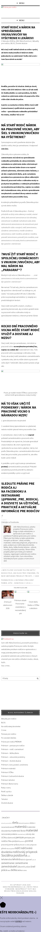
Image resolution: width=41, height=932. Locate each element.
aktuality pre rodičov (6, 823)
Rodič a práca (6, 791)
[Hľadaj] (38, 678)
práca (16, 844)
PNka (10, 841)
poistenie (22, 841)
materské (32, 830)
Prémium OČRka (7, 772)
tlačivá (22, 859)
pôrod (3, 848)
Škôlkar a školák (7, 795)
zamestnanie (21, 863)
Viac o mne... (5, 665)
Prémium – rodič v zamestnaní (12, 749)
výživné (34, 859)
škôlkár (25, 870)
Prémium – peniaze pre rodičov (13, 745)
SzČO (28, 856)
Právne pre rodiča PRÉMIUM (11, 742)
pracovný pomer (7, 844)
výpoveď (28, 859)
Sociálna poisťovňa (14, 855)
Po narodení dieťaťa (8, 738)
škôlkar (20, 870)
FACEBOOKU (15, 491)
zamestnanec (8, 863)
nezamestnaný (21, 834)
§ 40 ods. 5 (23, 294)
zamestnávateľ (9, 866)
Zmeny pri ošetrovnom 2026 (7, 605)
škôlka (14, 870)
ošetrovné (11, 837)
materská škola (18, 830)
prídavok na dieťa (24, 845)
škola (8, 870)
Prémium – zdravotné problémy (13, 757)
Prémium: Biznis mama (9, 784)
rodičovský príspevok (25, 852)
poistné (29, 840)
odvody (28, 834)
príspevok (33, 845)
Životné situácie (21, 43)
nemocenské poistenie (9, 834)
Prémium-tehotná (8, 780)
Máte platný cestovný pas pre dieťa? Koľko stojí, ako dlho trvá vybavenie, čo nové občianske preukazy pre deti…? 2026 (20, 573)
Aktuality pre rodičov (8, 719)
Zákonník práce (23, 866)
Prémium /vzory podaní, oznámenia (14, 765)
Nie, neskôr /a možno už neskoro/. (12, 931)
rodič (17, 848)
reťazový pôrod (10, 848)
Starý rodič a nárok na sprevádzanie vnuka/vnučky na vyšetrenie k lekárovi (18, 32)
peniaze (20, 837)
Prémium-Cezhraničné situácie (12, 776)
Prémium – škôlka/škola (10, 753)
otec (33, 834)
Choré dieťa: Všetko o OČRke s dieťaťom (33, 605)
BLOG (13, 43)
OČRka (4, 837)
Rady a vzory (6, 787)
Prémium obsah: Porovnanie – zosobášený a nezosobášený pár (20, 606)
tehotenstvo (6, 859)
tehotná (16, 859)
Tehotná (4, 799)
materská (20, 827)
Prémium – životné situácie (11, 761)
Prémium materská (8, 768)
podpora (16, 841)
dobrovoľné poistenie (24, 823)
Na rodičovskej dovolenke (10, 726)
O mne (3, 730)
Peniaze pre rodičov (8, 734)
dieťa (15, 822)
